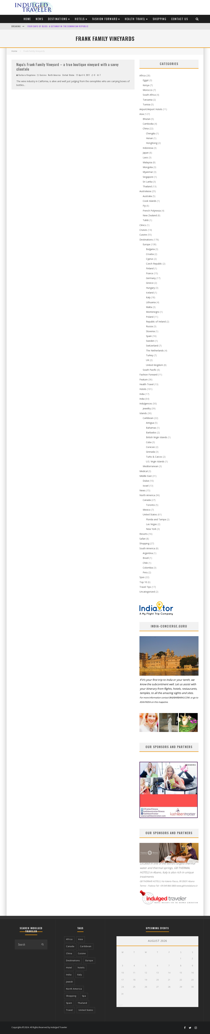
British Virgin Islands (156, 437)
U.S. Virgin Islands (155, 461)
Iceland (150, 292)
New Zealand (150, 215)
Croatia (150, 254)
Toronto (150, 504)
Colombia (148, 567)
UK (147, 360)
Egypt (146, 80)
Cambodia (148, 123)
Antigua (150, 422)
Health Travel (135, 19)
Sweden (150, 340)
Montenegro (152, 311)
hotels (81, 967)
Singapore (148, 176)
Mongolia (148, 167)
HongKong (151, 143)
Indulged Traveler (59, 1027)
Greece (150, 282)
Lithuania (151, 302)
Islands (143, 413)
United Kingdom (154, 365)
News (39, 19)
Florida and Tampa (156, 519)
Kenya (146, 85)
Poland (149, 316)
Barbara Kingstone (26, 75)
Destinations (57, 19)
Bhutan (146, 118)
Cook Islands (149, 200)
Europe (146, 244)
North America (54, 75)
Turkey (149, 355)
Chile (145, 562)
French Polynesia (152, 210)
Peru (145, 572)
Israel (145, 485)
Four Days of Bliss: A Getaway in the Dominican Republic (58, 25)
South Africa (149, 94)
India (142, 394)
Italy (148, 297)
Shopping (159, 19)
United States (68, 75)
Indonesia (148, 147)
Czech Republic (154, 263)
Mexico (146, 509)
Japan (146, 152)
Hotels (80, 19)
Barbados (151, 432)
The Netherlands (155, 350)
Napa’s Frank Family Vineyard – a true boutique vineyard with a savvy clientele (67, 67)
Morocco (147, 90)
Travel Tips (145, 586)
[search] (42, 944)
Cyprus (149, 258)
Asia (141, 114)
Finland (150, 268)
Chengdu (150, 133)
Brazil (146, 557)
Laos (145, 157)
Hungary (150, 287)
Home (27, 19)
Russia (149, 326)
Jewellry (147, 408)
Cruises (143, 229)
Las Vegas (151, 524)
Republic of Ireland (156, 321)
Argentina (148, 553)
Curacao (150, 447)
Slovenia (150, 331)
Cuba (148, 442)
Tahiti (146, 220)
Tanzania (147, 99)
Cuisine (43, 75)
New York (151, 528)
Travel (69, 1010)
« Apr (119, 1005)
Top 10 (143, 582)
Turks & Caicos (154, 456)
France (149, 273)
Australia (147, 196)
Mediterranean (150, 466)
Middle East (145, 475)
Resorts (143, 533)
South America (147, 548)
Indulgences (145, 403)
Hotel (69, 967)
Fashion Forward (104, 19)
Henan (149, 138)
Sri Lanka (147, 181)
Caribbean (148, 418)
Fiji (144, 205)
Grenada (150, 451)
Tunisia (146, 104)
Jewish (69, 981)
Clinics (142, 225)
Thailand (147, 186)
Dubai (146, 480)
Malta (149, 307)
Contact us (179, 19)
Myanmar (148, 171)
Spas (142, 577)
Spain (149, 336)
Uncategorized (147, 591)
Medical (143, 471)
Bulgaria (150, 249)
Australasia (145, 191)
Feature (143, 379)
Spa (84, 995)
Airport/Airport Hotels (150, 109)
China (146, 128)
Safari (142, 538)
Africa (142, 75)
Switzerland (152, 345)
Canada (147, 500)
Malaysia (147, 162)
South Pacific (150, 369)
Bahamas (151, 427)
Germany (151, 278)
